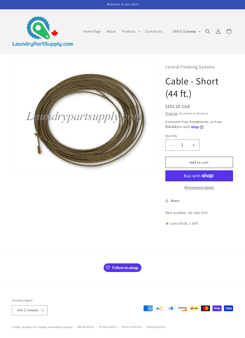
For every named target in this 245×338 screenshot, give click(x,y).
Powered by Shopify (60, 327)
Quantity (171, 136)
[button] (130, 31)
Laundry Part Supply (35, 327)
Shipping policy (156, 326)
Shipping (171, 113)
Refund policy (85, 326)
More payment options (199, 187)
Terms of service (131, 326)
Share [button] (175, 201)
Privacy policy (108, 326)
